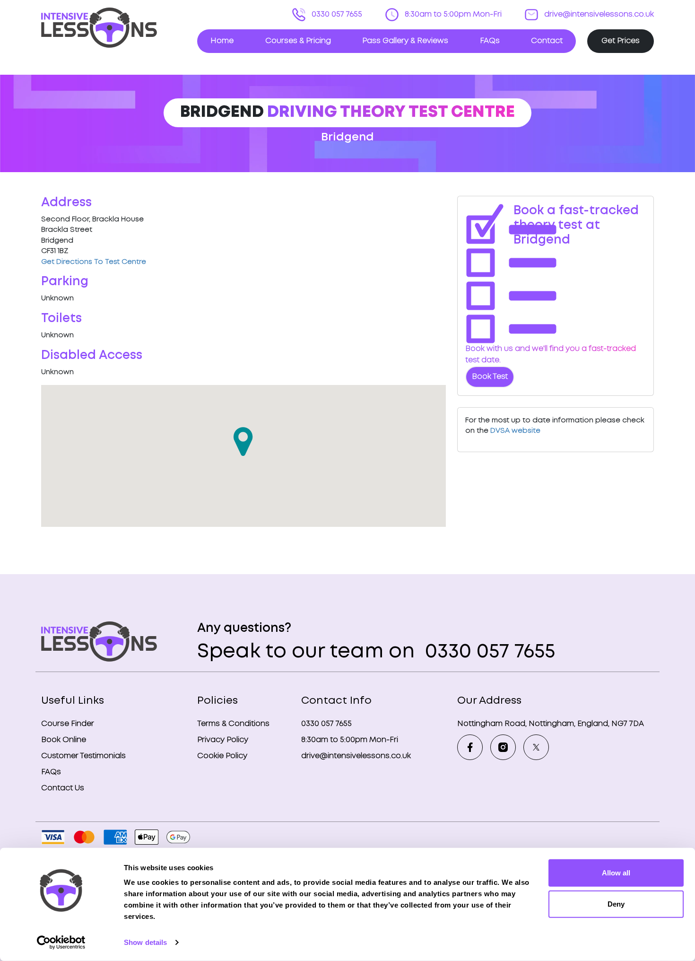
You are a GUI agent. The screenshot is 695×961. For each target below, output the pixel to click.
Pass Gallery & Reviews (405, 40)
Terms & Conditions (233, 723)
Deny (616, 904)
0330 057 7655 (336, 14)
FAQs (490, 40)
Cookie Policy (222, 756)
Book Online (63, 739)
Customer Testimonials (83, 756)
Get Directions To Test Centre (93, 262)
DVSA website (515, 431)
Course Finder (67, 723)
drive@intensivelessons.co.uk (598, 14)
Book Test (490, 376)
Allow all (616, 873)
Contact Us (62, 788)
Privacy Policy (222, 739)
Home (222, 40)
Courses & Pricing (298, 40)
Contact (547, 40)
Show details (145, 942)
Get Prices (620, 40)
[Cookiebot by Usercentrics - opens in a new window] (61, 942)
